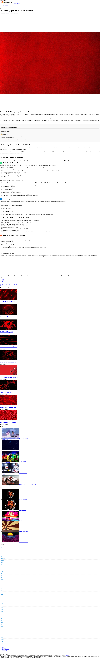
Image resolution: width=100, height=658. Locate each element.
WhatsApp (7, 284)
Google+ (10, 284)
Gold (1, 596)
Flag (1, 584)
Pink (1, 624)
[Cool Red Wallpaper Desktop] (8, 299)
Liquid (2, 603)
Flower (2, 586)
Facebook (4, 284)
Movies (2, 613)
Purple (2, 628)
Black (2, 562)
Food (1, 588)
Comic (2, 571)
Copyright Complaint (5, 649)
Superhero (2, 639)
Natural (2, 616)
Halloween (2, 599)
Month (2, 611)
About (3, 647)
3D (1, 547)
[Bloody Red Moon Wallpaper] (8, 314)
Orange (2, 622)
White (2, 641)
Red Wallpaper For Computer (8, 422)
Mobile (2, 609)
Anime (2, 552)
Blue (1, 564)
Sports (2, 637)
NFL (1, 618)
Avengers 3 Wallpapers (7, 462)
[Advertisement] (31, 23)
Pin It (16, 284)
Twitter (1, 284)
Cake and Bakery (4, 566)
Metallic (2, 607)
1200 (3, 279)
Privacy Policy (4, 650)
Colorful (2, 569)
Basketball (2, 560)
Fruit (1, 592)
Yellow (2, 645)
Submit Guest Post (5, 5)
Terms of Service (5, 652)
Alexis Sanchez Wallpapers (7, 485)
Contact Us (4, 648)
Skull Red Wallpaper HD (6, 332)
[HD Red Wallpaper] (50, 63)
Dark (1, 577)
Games (4, 474)
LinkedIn (13, 284)
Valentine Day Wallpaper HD (8, 407)
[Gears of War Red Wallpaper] (8, 359)
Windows (2, 643)
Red (8, 13)
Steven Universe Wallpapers (7, 439)
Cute (1, 575)
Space (2, 635)
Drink (2, 581)
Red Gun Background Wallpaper (9, 377)
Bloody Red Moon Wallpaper (8, 316)
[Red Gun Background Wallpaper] (8, 374)
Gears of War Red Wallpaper (8, 362)
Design (2, 579)
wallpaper (11, 118)
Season (2, 633)
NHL (2, 620)
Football (2, 590)
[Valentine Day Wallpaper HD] (8, 405)
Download (1, 285)
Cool (1, 573)
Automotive (3, 558)
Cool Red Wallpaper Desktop (8, 301)
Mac (1, 605)
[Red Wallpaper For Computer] (8, 420)
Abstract (2, 549)
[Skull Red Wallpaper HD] (8, 329)
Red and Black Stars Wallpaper (8, 347)
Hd (2, 281)
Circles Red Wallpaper (6, 392)
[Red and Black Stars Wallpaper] (8, 344)
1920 (3, 280)
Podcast (2, 626)
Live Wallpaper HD (16, 3)
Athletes (2, 556)
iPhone (4, 450)
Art (1, 554)
